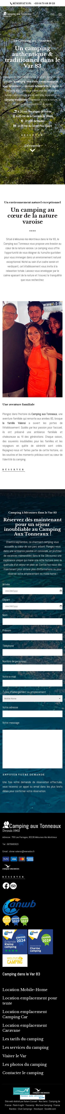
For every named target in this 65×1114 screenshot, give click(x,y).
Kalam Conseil (30, 1101)
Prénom (6, 630)
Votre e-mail (9, 676)
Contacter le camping (22, 1073)
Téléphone (8, 646)
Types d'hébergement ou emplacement (24, 692)
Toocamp (30, 1105)
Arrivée (6, 584)
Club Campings (25, 1108)
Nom (5, 615)
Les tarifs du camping (22, 1039)
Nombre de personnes (14, 661)
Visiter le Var (15, 1056)
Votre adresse (10, 707)
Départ (6, 600)
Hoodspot (38, 1108)
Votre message (10, 723)
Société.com (50, 1108)
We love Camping (44, 1105)
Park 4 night (18, 1105)
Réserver (32, 135)
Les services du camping (25, 1047)
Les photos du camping (24, 1064)
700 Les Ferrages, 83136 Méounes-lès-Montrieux (34, 837)
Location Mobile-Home (25, 990)
